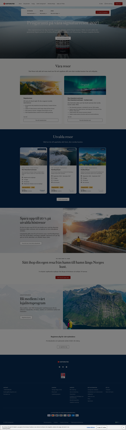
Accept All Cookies (101, 427)
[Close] (123, 427)
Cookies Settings (91, 427)
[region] (63, 427)
